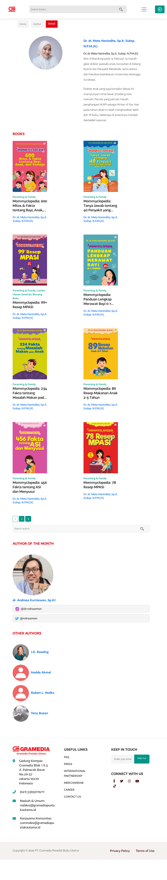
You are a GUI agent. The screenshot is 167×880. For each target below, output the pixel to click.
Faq (66, 757)
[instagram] (131, 781)
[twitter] (124, 781)
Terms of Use (145, 851)
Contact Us (72, 796)
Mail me (141, 758)
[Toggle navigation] (144, 9)
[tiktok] (116, 786)
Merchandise (74, 782)
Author (37, 23)
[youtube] (139, 781)
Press (68, 764)
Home (23, 23)
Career (69, 789)
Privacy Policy (120, 851)
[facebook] (116, 781)
